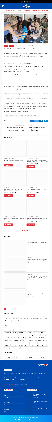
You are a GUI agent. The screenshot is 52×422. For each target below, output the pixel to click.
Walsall (44, 345)
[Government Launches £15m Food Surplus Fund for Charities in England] (26, 28)
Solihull (14, 345)
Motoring (8, 320)
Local (31, 115)
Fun (25, 335)
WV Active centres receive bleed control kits (13, 160)
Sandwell (33, 342)
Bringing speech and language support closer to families (37, 190)
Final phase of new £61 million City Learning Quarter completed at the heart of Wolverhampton (13, 190)
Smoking (7, 345)
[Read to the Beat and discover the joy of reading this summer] (37, 207)
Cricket (29, 332)
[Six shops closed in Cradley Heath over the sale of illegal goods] (15, 207)
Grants (21, 115)
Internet (35, 337)
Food (13, 335)
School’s (40, 342)
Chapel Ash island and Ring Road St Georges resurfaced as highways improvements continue (37, 161)
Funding (31, 335)
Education (36, 332)
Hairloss (7, 337)
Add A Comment (26, 230)
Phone (21, 342)
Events (15, 318)
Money (31, 340)
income (28, 337)
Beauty (29, 329)
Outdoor (7, 342)
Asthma (16, 329)
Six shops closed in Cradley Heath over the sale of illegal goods (14, 219)
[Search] (49, 6)
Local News (11, 45)
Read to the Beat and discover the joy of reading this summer (37, 219)
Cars (14, 332)
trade (32, 345)
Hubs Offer (26, 115)
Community (12, 115)
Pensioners (14, 342)
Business (6, 45)
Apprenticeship (8, 329)
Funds (17, 115)
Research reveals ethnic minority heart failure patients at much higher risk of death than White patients (36, 129)
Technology (16, 320)
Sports (21, 345)
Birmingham (37, 329)
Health (13, 337)
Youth (18, 347)
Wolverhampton (9, 347)
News (45, 340)
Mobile (25, 340)
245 (13, 309)
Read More (8, 165)
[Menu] (3, 6)
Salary (27, 342)
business (6, 115)
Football (19, 335)
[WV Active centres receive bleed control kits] (15, 148)
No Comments (36, 45)
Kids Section (34, 318)
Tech (26, 345)
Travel (38, 345)
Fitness (7, 335)
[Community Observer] (26, 6)
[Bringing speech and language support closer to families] (37, 177)
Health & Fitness (24, 318)
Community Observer (25, 417)
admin (14, 162)
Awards (23, 329)
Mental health (17, 340)
